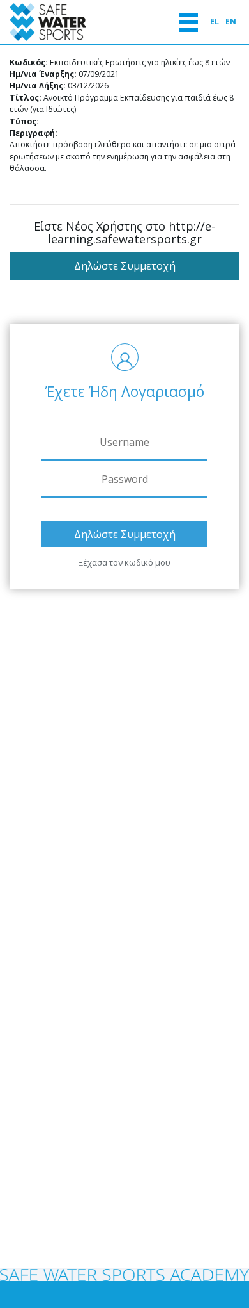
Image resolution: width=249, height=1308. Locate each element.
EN (230, 21)
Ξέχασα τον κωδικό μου (124, 562)
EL (214, 21)
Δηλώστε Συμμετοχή (125, 266)
